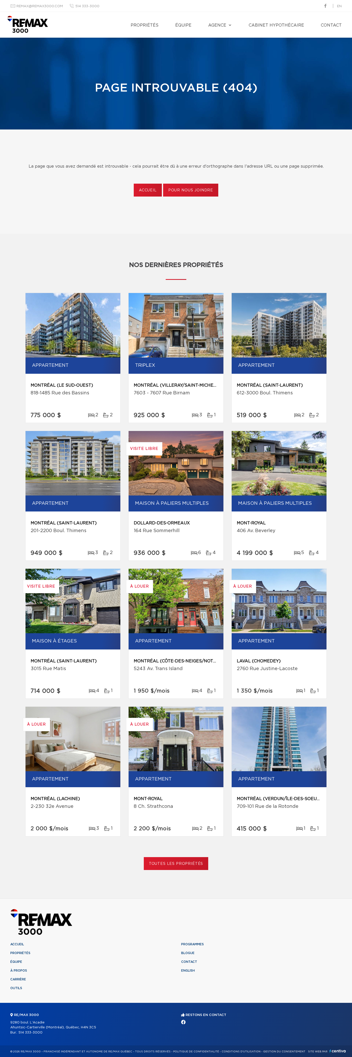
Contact (331, 25)
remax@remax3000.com (39, 6)
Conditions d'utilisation (241, 1051)
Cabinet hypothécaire (276, 25)
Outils (16, 988)
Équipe (183, 25)
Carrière (18, 979)
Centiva (337, 1051)
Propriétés (144, 25)
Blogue (188, 953)
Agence (217, 25)
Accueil (148, 190)
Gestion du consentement (284, 1051)
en (339, 6)
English (188, 970)
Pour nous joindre (190, 190)
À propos (18, 970)
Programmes (192, 944)
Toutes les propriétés (176, 864)
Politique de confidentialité (196, 1051)
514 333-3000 (87, 6)
